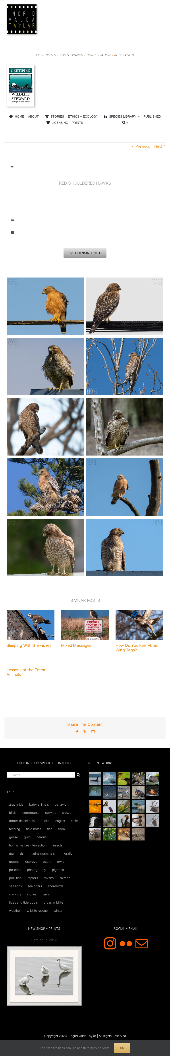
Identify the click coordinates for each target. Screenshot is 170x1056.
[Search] (124, 123)
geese (13, 837)
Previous (143, 146)
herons (41, 837)
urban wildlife (53, 902)
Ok (122, 1048)
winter (58, 910)
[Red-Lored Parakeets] (109, 834)
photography (36, 870)
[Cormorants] (123, 820)
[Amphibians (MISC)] (95, 791)
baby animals (39, 804)
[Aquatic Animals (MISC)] (152, 791)
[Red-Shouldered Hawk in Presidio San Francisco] (124, 400)
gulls (27, 837)
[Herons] (95, 820)
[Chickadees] (123, 834)
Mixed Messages (76, 645)
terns (46, 894)
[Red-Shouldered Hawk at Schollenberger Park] (124, 461)
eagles (60, 821)
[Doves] (109, 820)
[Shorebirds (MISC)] (109, 792)
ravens (49, 878)
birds (12, 812)
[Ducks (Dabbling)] (138, 820)
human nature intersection (27, 845)
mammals (16, 853)
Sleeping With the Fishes (29, 645)
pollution (15, 878)
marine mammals (42, 853)
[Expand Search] (127, 123)
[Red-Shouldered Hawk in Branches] (124, 340)
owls (60, 861)
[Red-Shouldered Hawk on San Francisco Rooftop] (45, 340)
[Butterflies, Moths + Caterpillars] (109, 806)
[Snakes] (123, 779)
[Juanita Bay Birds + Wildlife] (152, 779)
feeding (14, 829)
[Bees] (95, 806)
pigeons (58, 870)
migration (67, 853)
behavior (61, 804)
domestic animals (22, 821)
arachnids (16, 804)
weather (15, 910)
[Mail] (141, 943)
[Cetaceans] (95, 779)
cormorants (30, 812)
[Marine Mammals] (138, 806)
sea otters (35, 886)
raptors (32, 878)
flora (61, 829)
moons (14, 861)
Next (158, 146)
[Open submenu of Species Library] (138, 116)
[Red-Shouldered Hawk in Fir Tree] (45, 461)
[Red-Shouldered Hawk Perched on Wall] (45, 521)
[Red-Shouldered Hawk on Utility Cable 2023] (124, 280)
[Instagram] (110, 943)
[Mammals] (152, 806)
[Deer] (95, 834)
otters (47, 861)
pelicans (15, 870)
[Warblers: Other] (123, 806)
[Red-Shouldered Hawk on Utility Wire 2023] (45, 280)
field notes (33, 829)
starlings (15, 894)
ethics (75, 821)
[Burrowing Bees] (138, 834)
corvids (50, 812)
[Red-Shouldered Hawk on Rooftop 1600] (124, 521)
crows (66, 812)
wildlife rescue (37, 910)
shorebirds (55, 886)
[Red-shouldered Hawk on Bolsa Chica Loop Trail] (45, 400)
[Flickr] (126, 943)
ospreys (31, 861)
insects (57, 845)
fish (49, 829)
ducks (45, 821)
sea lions (15, 886)
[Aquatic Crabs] (138, 792)
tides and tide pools (23, 902)
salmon (65, 878)
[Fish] (123, 792)
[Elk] (152, 820)
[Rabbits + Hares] (138, 779)
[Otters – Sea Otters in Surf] (109, 779)
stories (32, 894)
